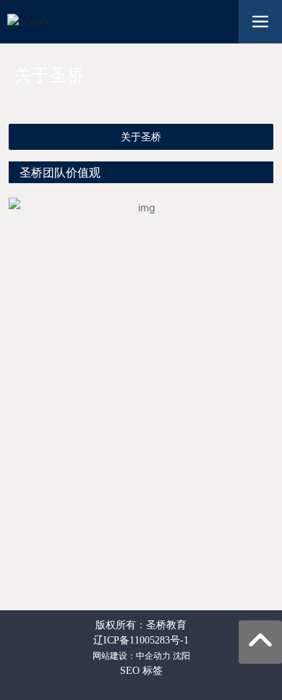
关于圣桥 (141, 137)
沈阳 (181, 656)
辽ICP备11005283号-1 (141, 640)
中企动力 (153, 656)
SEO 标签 (141, 670)
